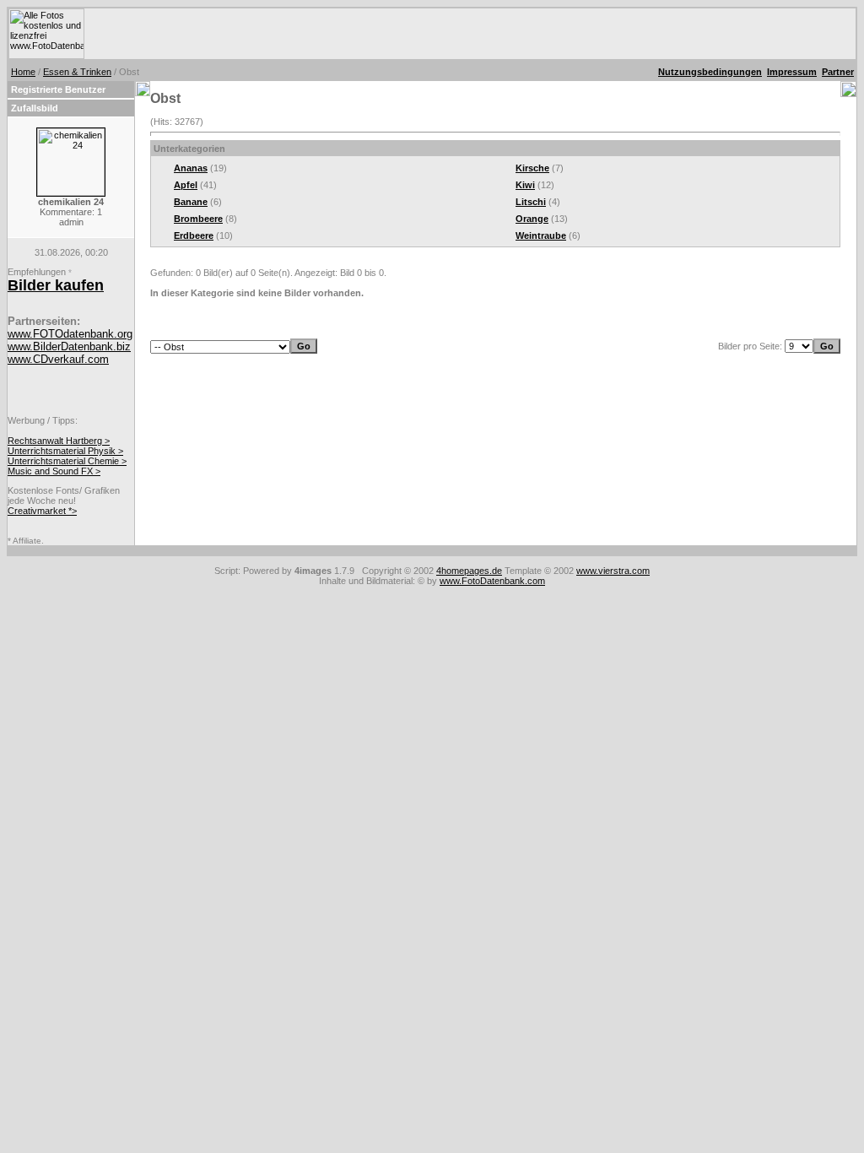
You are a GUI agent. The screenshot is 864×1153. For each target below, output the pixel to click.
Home (23, 72)
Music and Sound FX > (54, 471)
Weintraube (541, 235)
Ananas (191, 168)
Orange (532, 219)
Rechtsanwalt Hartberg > (59, 441)
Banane (191, 202)
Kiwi (525, 185)
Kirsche (532, 168)
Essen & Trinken (77, 72)
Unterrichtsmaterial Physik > (65, 451)
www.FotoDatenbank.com (492, 581)
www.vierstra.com (613, 571)
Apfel (185, 185)
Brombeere (198, 219)
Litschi (531, 202)
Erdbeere (193, 235)
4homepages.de (469, 571)
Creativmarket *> (42, 511)
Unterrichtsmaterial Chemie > (67, 461)
